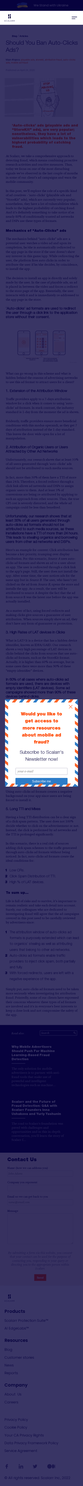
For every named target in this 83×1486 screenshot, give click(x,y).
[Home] (35, 18)
